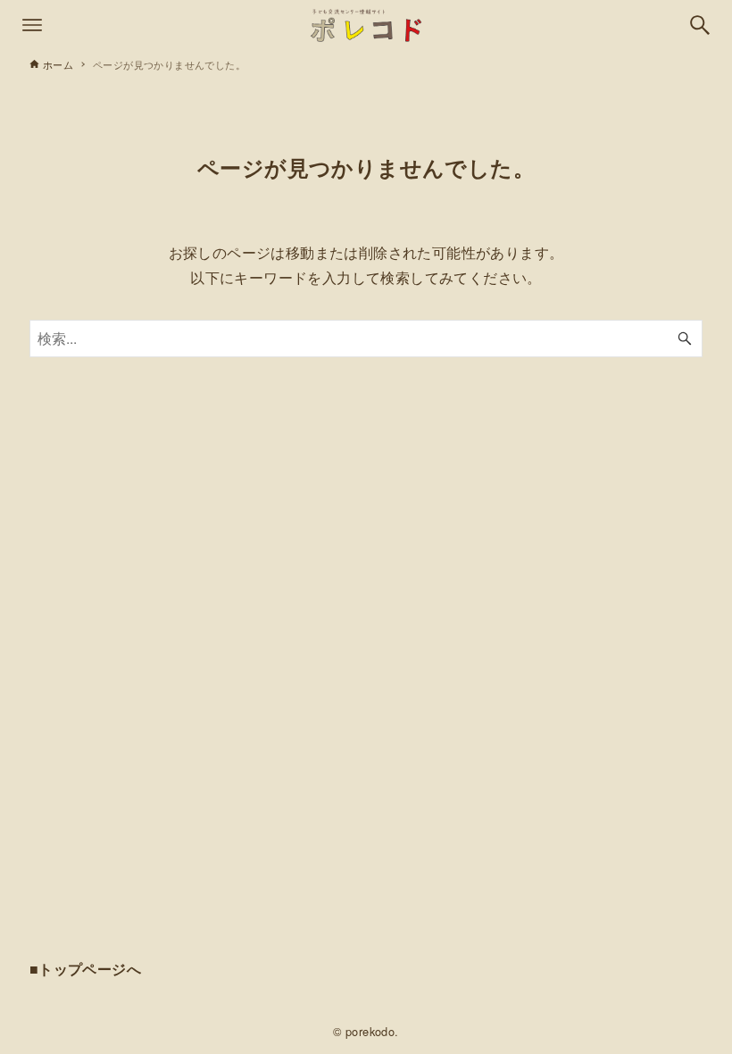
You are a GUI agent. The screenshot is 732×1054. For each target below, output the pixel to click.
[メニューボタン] (32, 25)
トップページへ (89, 968)
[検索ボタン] (700, 25)
